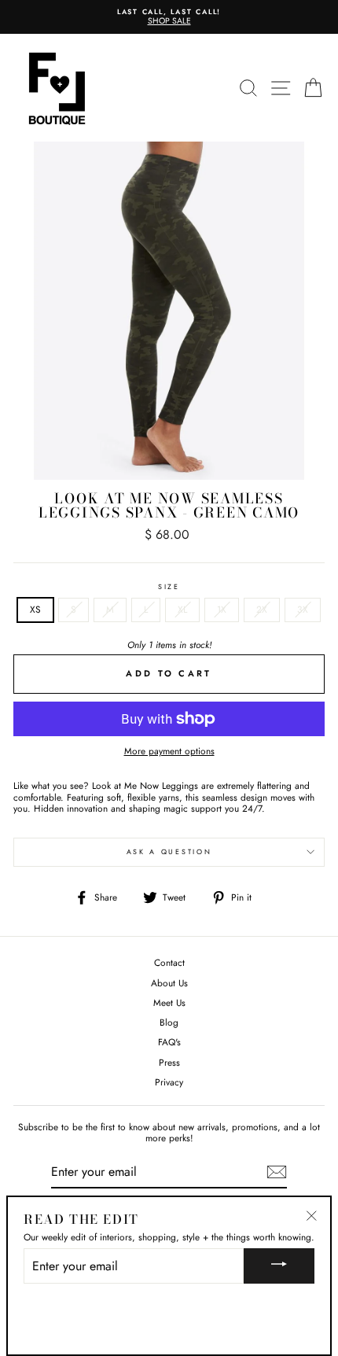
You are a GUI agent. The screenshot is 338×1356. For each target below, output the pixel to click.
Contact (169, 962)
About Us (169, 982)
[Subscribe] (276, 1172)
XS (35, 609)
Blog (169, 1022)
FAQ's (169, 1041)
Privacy (169, 1082)
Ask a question (169, 851)
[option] (169, 17)
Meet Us (169, 1002)
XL (182, 609)
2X (261, 609)
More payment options (169, 751)
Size (169, 587)
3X (302, 609)
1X (221, 609)
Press (169, 1062)
